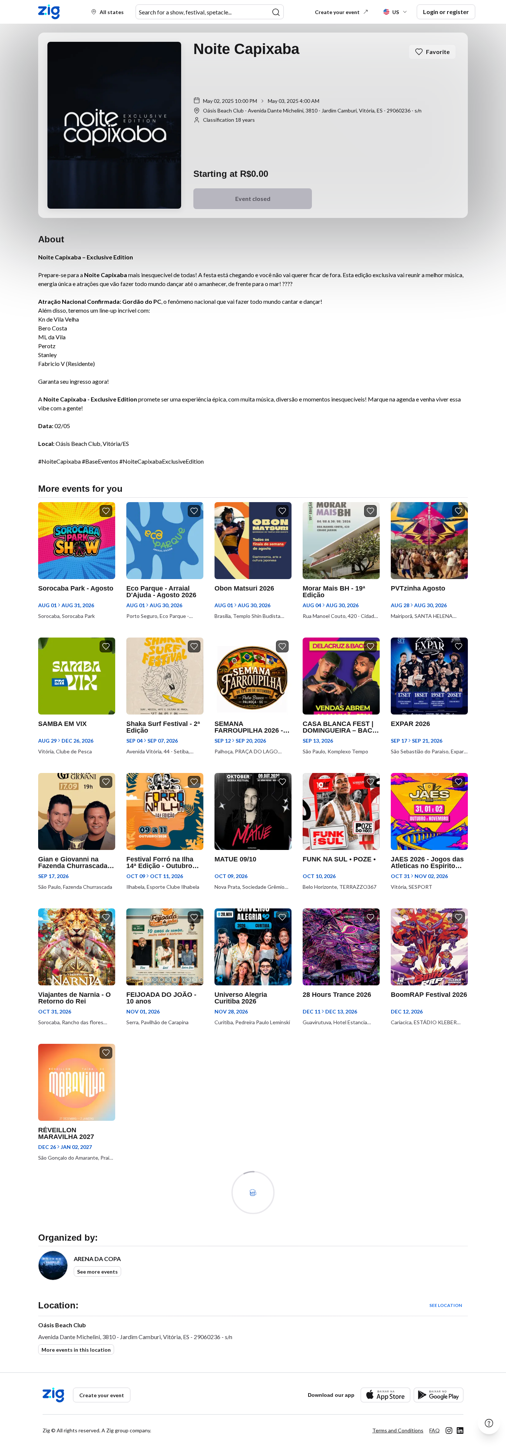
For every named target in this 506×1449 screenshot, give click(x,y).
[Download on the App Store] (385, 1395)
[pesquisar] (276, 12)
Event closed (252, 198)
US (395, 12)
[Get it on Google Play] (438, 1395)
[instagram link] (449, 1430)
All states (112, 12)
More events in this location (76, 1350)
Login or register (446, 11)
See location (445, 1305)
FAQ (434, 1430)
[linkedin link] (460, 1430)
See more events (97, 1271)
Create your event (337, 12)
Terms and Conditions (397, 1430)
